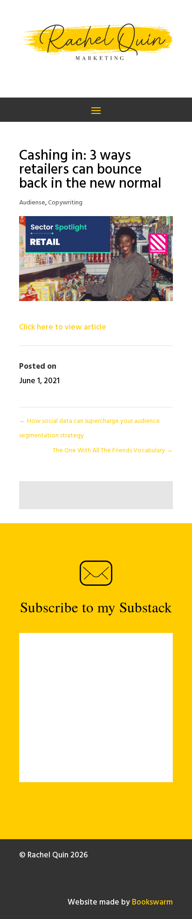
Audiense (32, 202)
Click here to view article (62, 327)
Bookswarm (152, 902)
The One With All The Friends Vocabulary (113, 450)
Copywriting (65, 202)
